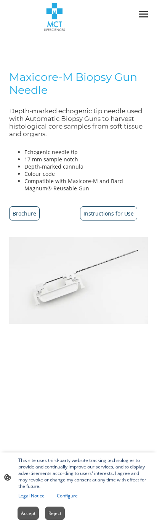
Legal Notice (31, 495)
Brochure (24, 213)
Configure (67, 495)
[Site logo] (54, 17)
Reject (54, 513)
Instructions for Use (108, 213)
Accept (28, 513)
